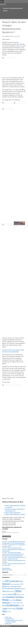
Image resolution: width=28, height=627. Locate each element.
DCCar (4, 586)
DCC (22, 584)
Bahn (17, 581)
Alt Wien (12, 581)
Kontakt (5, 10)
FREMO (18, 591)
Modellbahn (11, 597)
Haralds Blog (8, 623)
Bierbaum (6, 584)
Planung (10, 600)
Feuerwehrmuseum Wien (9, 524)
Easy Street (17, 586)
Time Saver (22, 605)
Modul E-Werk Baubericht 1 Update (15, 514)
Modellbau (20, 597)
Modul (11, 519)
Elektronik (10, 588)
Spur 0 (18, 602)
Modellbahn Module (7, 517)
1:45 (3, 581)
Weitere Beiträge (6, 568)
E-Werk (4, 519)
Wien (4, 611)
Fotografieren (11, 591)
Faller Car (5, 591)
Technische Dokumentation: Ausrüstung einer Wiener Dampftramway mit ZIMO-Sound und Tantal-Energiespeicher (13, 554)
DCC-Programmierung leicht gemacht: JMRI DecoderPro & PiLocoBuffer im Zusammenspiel (13, 549)
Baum (21, 581)
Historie (18, 594)
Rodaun (19, 600)
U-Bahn (9, 608)
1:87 (23, 517)
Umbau (14, 608)
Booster (12, 584)
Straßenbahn (17, 519)
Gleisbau (10, 594)
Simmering (15, 602)
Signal (11, 602)
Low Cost (22, 594)
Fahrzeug (17, 588)
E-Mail (4, 531)
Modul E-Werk (18, 517)
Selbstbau (6, 602)
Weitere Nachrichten (7, 569)
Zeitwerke (9, 611)
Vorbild (19, 608)
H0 (8, 519)
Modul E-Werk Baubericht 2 (13, 512)
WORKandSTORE (9, 618)
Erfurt (18, 46)
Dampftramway (17, 584)
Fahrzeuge (22, 588)
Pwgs (13, 600)
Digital (8, 586)
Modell (4, 597)
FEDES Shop (8, 617)
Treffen (4, 608)
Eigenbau (4, 588)
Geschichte (5, 594)
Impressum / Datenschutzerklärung (13, 8)
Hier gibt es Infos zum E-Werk (10, 350)
